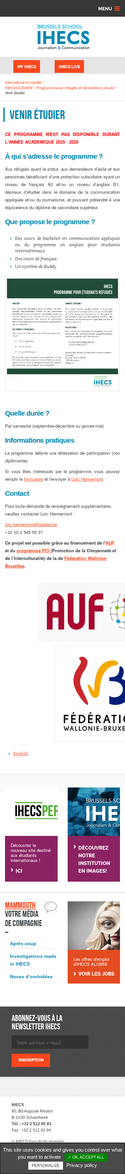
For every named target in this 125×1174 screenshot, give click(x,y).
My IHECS (26, 66)
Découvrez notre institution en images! (94, 859)
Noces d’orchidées (31, 976)
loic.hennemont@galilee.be (31, 524)
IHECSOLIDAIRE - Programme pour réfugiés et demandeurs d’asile (59, 87)
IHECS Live (69, 66)
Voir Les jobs (96, 974)
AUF (110, 543)
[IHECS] (62, 37)
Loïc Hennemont (87, 479)
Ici (19, 871)
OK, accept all (87, 1157)
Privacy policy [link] (81, 1165)
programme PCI (34, 550)
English (20, 753)
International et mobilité (23, 82)
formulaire (33, 479)
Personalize (46, 1165)
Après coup (23, 943)
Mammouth (20, 905)
